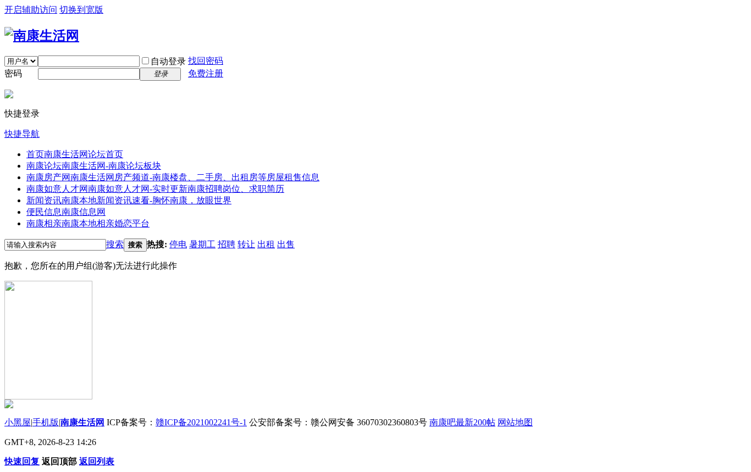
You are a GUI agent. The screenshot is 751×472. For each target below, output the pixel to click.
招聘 (226, 244)
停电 (178, 244)
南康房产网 (172, 177)
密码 (13, 73)
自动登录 (168, 61)
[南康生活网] (41, 36)
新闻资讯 (128, 200)
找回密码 (205, 60)
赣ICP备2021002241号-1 (201, 422)
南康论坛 (93, 165)
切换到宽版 (81, 9)
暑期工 (202, 244)
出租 (266, 244)
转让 (246, 244)
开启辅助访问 (30, 9)
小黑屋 (17, 422)
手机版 (45, 422)
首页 (74, 154)
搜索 (115, 244)
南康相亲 (88, 223)
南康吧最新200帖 (462, 422)
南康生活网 (82, 422)
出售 (286, 244)
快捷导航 (22, 133)
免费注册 (205, 73)
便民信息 (66, 211)
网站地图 (515, 422)
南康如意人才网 (155, 188)
